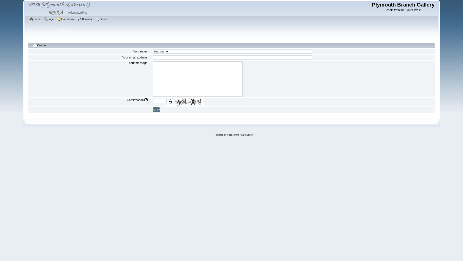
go (158, 109)
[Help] (146, 100)
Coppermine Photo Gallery (240, 135)
